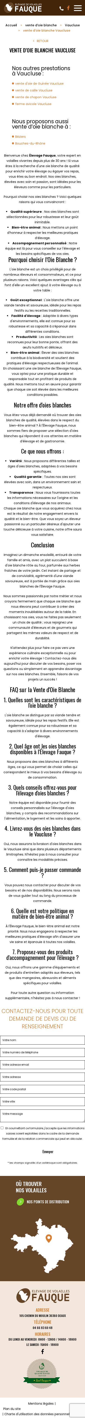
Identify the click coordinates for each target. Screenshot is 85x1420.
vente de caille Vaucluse (34, 90)
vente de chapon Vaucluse (35, 97)
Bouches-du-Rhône (30, 143)
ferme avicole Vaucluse (33, 104)
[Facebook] (68, 8)
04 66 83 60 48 (62, 8)
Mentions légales (41, 1403)
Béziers (20, 136)
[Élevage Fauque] (23, 13)
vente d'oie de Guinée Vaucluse (39, 83)
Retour (42, 41)
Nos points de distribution (48, 1201)
